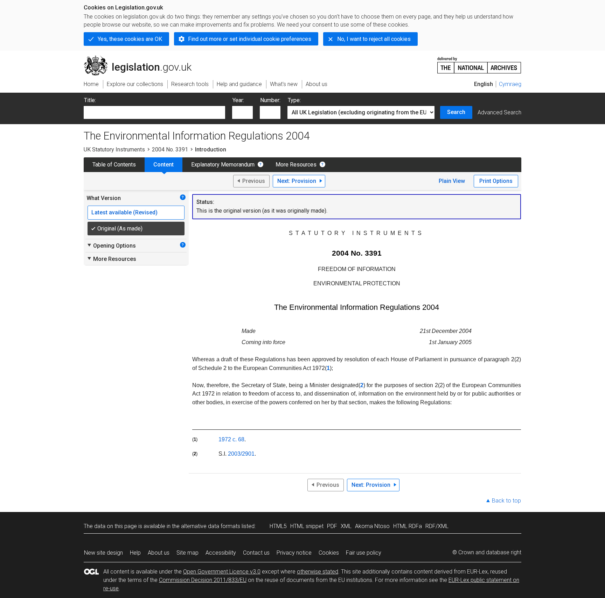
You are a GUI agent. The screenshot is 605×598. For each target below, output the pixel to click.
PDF (332, 526)
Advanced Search (499, 112)
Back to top (506, 500)
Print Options (496, 181)
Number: (270, 100)
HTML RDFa (407, 526)
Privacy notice (294, 552)
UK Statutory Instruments (114, 149)
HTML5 (278, 526)
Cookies (329, 552)
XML (346, 526)
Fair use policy (363, 552)
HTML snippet (307, 526)
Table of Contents (114, 164)
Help (135, 552)
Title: (90, 100)
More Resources (296, 164)
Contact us (256, 552)
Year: (238, 100)
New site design (103, 552)
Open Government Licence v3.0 (221, 571)
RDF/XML (436, 526)
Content (163, 164)
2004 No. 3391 (170, 149)
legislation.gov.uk (141, 58)
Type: (294, 100)
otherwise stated (317, 571)
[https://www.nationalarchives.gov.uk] (479, 62)
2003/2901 (241, 454)
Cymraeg (510, 84)
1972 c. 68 (231, 439)
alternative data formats (210, 526)
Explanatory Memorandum (223, 164)
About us (158, 552)
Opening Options (111, 245)
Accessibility (221, 552)
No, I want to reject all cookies (374, 39)
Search (456, 112)
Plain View (452, 181)
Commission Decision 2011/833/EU (202, 580)
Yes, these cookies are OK (130, 39)
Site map (187, 552)
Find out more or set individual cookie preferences (249, 39)
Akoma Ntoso (372, 526)
